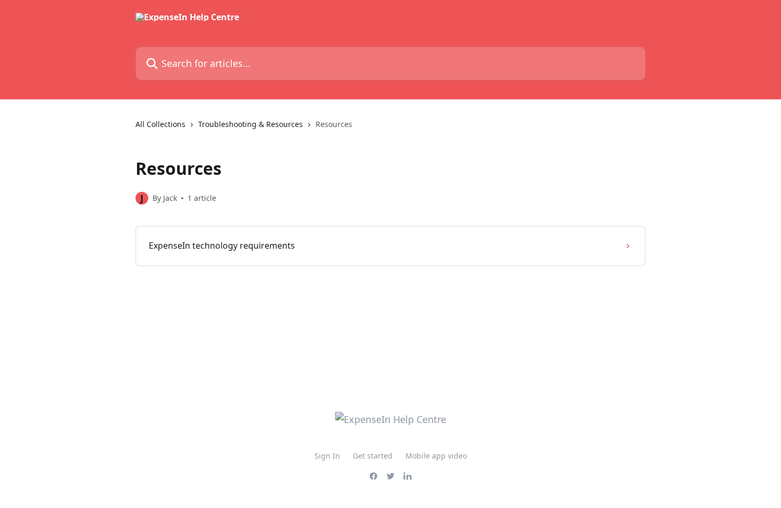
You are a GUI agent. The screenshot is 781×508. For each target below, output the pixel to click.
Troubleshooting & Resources (250, 124)
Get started (373, 456)
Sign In (327, 456)
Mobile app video (436, 456)
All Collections (160, 124)
